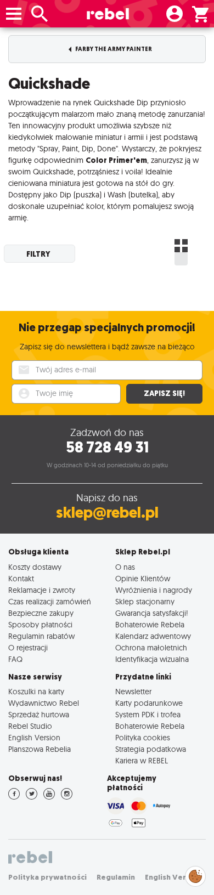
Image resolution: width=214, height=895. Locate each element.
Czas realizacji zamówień (49, 601)
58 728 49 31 (107, 447)
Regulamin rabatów (41, 636)
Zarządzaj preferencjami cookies (195, 874)
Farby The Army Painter (113, 49)
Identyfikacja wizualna (152, 659)
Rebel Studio (30, 725)
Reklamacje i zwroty (41, 589)
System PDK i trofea (148, 714)
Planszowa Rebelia (39, 749)
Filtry (38, 253)
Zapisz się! (164, 393)
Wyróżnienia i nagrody (153, 589)
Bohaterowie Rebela (149, 624)
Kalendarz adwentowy (153, 636)
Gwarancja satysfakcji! (151, 613)
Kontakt (21, 578)
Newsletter (133, 691)
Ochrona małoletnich (151, 647)
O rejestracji (28, 647)
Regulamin (116, 877)
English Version (34, 737)
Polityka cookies (142, 737)
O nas (125, 566)
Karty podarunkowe (149, 702)
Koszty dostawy (34, 566)
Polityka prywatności (47, 877)
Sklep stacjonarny (144, 601)
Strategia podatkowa (150, 749)
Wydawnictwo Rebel (43, 702)
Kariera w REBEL (141, 760)
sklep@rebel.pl (107, 512)
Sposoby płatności (40, 624)
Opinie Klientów (142, 578)
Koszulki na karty (36, 691)
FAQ (15, 659)
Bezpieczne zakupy (41, 613)
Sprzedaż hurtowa (38, 714)
